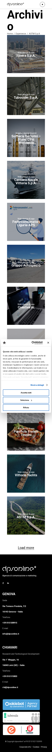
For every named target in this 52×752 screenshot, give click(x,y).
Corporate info (25, 747)
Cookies (36, 747)
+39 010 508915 (9, 623)
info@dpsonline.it (10, 634)
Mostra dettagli (37, 385)
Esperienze (21, 33)
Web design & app (26, 52)
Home (10, 33)
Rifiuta (26, 407)
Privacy (44, 747)
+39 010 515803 (9, 676)
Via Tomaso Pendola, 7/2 (14, 606)
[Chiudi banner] (48, 343)
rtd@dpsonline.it (10, 687)
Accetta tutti (26, 393)
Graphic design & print (26, 133)
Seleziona (24, 400)
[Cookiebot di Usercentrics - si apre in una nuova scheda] (32, 342)
